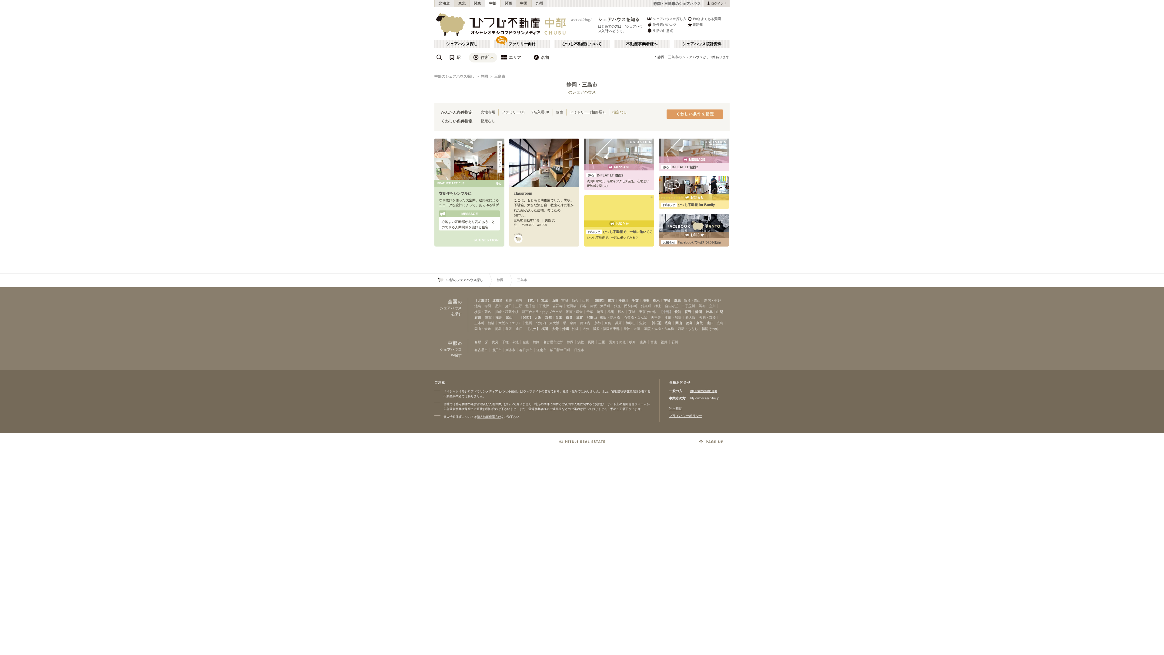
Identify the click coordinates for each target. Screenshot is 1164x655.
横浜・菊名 (482, 312)
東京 (611, 300)
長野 (688, 312)
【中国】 (656, 323)
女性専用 (488, 112)
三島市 (499, 76)
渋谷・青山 (692, 300)
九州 (539, 3)
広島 (668, 323)
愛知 (677, 312)
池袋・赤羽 (482, 306)
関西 (508, 3)
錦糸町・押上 (651, 306)
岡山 (678, 323)
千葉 (635, 300)
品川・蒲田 (503, 306)
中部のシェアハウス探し (454, 76)
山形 (555, 300)
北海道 (444, 3)
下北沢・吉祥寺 (551, 306)
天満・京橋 (707, 317)
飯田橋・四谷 (577, 306)
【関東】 (599, 300)
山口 (710, 323)
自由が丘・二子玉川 (680, 306)
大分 (555, 329)
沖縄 (565, 329)
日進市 (579, 350)
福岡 (544, 329)
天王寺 (656, 317)
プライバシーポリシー (685, 416)
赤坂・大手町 (600, 306)
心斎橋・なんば (635, 317)
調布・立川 (707, 306)
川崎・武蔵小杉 (506, 312)
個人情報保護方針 (489, 416)
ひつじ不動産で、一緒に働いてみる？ (624, 231)
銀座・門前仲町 (625, 306)
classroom (523, 193)
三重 (488, 317)
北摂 (528, 323)
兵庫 (558, 317)
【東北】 (533, 300)
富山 (509, 317)
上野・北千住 (525, 306)
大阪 (537, 317)
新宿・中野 (712, 300)
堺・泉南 (570, 323)
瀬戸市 (497, 350)
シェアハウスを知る (619, 19)
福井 (498, 317)
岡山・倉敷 (482, 329)
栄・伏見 (491, 342)
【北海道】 (482, 300)
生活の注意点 (663, 30)
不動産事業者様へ (642, 44)
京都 (548, 317)
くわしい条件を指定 (695, 114)
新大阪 (690, 317)
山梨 (719, 312)
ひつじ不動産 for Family (689, 205)
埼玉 (646, 300)
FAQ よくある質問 (707, 19)
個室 (559, 112)
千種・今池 (510, 342)
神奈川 (623, 300)
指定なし (619, 112)
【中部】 (666, 312)
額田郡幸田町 (560, 350)
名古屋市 (481, 350)
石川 (477, 317)
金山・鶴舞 (531, 342)
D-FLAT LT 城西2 (605, 175)
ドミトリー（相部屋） (588, 112)
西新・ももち (688, 329)
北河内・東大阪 (547, 323)
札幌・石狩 (514, 300)
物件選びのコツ (664, 24)
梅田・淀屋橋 (610, 317)
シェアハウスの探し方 (669, 19)
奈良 (569, 317)
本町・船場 (673, 317)
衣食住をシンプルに (455, 193)
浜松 (580, 342)
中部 (493, 3)
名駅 (477, 342)
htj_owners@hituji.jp (704, 398)
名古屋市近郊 (553, 342)
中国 (524, 3)
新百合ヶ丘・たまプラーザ (542, 312)
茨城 (667, 300)
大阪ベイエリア (510, 323)
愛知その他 (617, 342)
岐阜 (709, 312)
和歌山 (592, 317)
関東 (477, 3)
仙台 (575, 300)
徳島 (689, 323)
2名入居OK (540, 112)
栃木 (656, 300)
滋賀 (579, 317)
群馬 (677, 300)
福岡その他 (710, 329)
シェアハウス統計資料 (702, 44)
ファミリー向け (522, 44)
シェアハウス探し (462, 44)
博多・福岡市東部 (606, 329)
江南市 (542, 350)
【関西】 (526, 317)
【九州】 (533, 329)
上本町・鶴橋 (484, 323)
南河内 (585, 323)
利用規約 (675, 408)
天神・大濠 (632, 329)
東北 (462, 3)
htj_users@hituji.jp (703, 391)
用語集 (698, 24)
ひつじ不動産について (582, 44)
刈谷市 (510, 350)
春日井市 (526, 350)
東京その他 (647, 312)
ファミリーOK (513, 112)
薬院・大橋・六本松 (659, 329)
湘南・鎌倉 (574, 312)
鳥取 (699, 323)
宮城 (544, 300)
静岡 (484, 76)
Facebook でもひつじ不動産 (692, 242)
